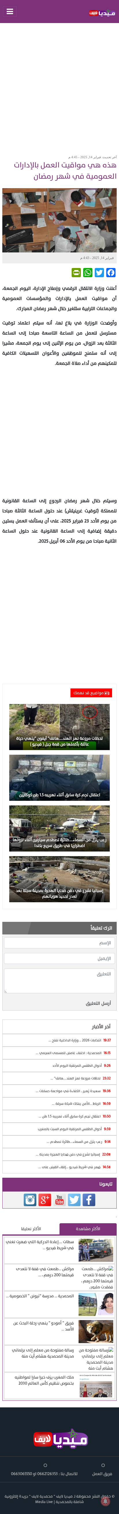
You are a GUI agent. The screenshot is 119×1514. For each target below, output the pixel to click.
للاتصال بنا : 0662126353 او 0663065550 (44, 1473)
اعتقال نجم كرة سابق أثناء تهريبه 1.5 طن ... (75, 1116)
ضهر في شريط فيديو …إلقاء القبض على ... (74, 1167)
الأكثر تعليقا (31, 1229)
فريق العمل (102, 1473)
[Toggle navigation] (10, 11)
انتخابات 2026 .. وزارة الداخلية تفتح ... (80, 1040)
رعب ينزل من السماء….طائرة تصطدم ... (79, 1142)
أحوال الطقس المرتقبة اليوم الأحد (81, 1066)
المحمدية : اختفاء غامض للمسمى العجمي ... (73, 1053)
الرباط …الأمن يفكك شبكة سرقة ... (81, 1104)
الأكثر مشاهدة (88, 1229)
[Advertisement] (59, 87)
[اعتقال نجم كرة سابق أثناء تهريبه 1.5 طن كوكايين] (59, 777)
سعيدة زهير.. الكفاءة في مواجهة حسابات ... (73, 1091)
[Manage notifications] (105, 1501)
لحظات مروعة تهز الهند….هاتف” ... (81, 1078)
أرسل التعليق (98, 1003)
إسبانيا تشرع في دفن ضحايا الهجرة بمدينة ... (73, 1154)
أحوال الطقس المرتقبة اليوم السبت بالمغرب (74, 1129)
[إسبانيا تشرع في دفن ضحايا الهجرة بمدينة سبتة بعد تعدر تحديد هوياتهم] (59, 878)
